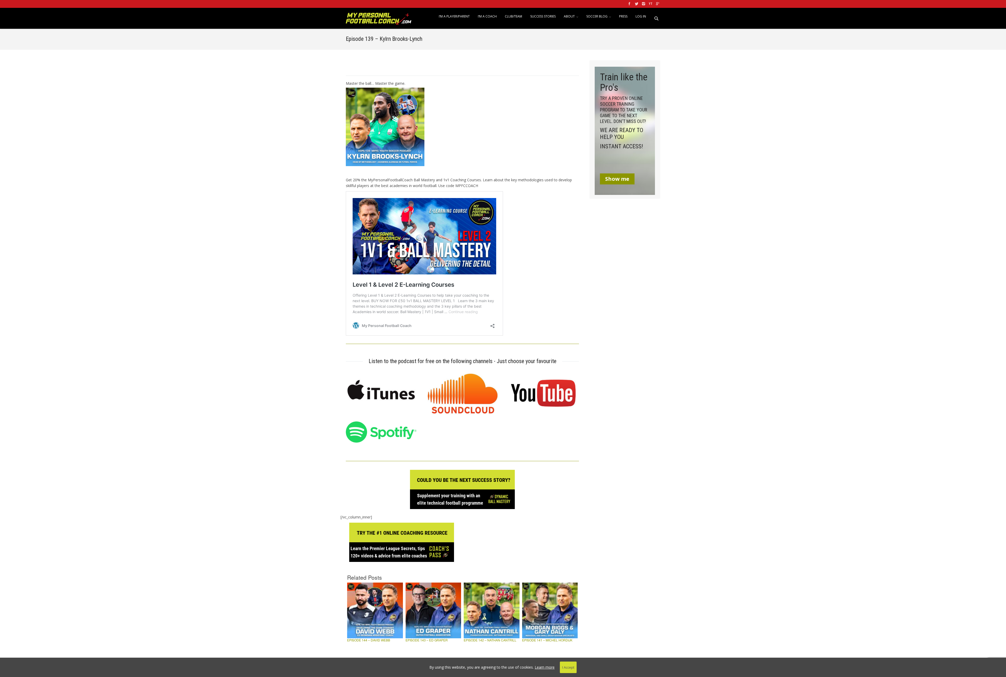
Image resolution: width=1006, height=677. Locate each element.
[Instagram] (643, 3)
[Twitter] (636, 3)
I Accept (568, 667)
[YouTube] (650, 3)
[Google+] (657, 3)
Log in (641, 16)
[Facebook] (629, 3)
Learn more (545, 667)
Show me (617, 178)
